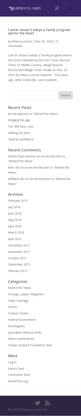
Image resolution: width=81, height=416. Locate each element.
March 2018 (16, 232)
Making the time (19, 133)
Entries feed (16, 368)
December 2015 (19, 245)
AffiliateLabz (16, 179)
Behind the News (19, 288)
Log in (12, 362)
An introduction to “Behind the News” (33, 114)
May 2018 (14, 220)
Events (12, 307)
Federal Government (22, 320)
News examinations (21, 339)
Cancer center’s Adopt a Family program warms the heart (39, 31)
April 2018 (14, 226)
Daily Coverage (18, 301)
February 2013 (17, 271)
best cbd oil (15, 167)
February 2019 (17, 201)
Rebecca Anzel (22, 41)
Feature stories (18, 313)
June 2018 (14, 213)
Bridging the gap (19, 120)
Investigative (16, 326)
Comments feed (19, 375)
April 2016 (14, 239)
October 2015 (17, 258)
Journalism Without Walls (25, 332)
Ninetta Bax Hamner (22, 156)
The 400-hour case (20, 126)
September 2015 (19, 264)
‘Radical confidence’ (21, 139)
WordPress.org (18, 381)
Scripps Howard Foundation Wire (30, 345)
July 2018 (14, 207)
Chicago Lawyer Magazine (25, 294)
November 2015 (19, 252)
